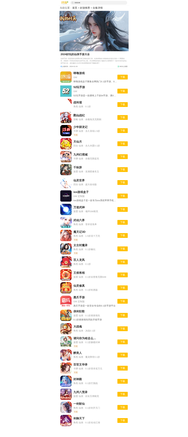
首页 (74, 7)
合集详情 (98, 7)
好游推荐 (85, 7)
